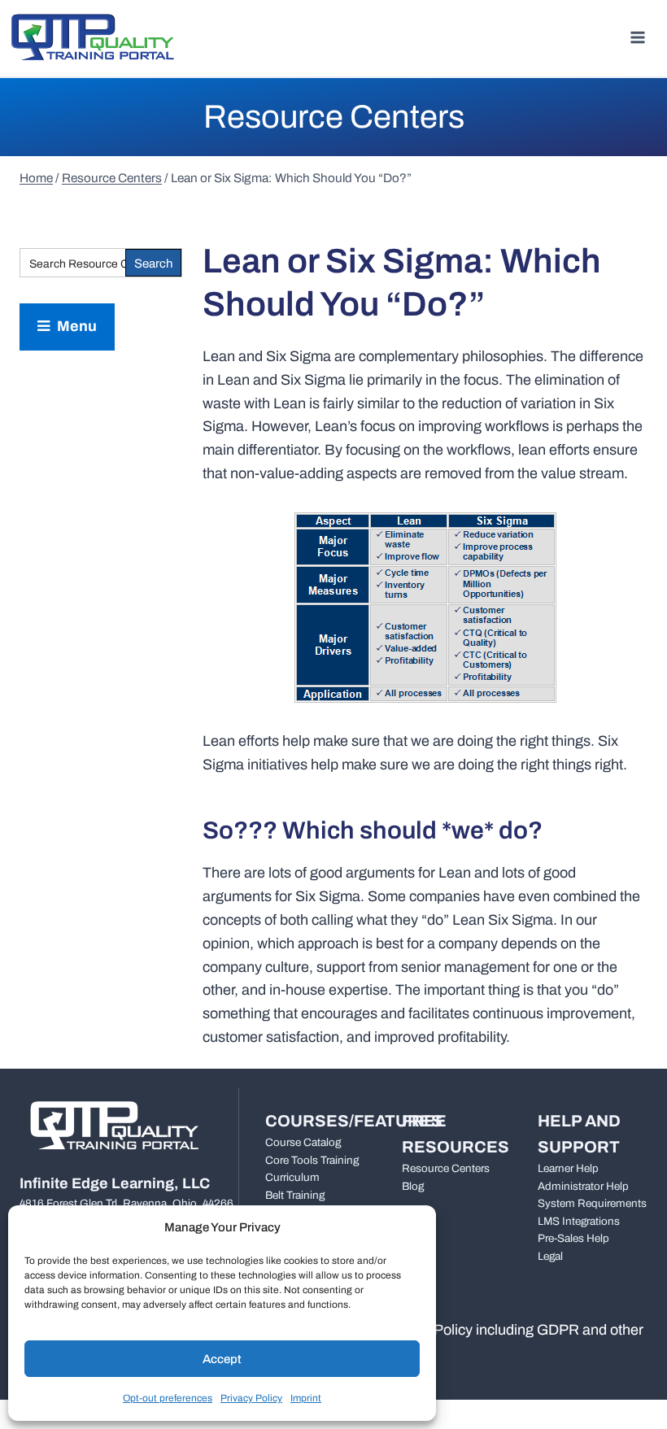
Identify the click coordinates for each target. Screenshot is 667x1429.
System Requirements (592, 1203)
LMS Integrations (579, 1221)
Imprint (305, 1398)
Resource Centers (446, 1168)
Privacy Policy (251, 1398)
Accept (222, 1359)
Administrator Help (583, 1186)
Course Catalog (303, 1142)
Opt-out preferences (167, 1398)
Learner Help (568, 1168)
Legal (550, 1256)
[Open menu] (637, 37)
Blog (413, 1186)
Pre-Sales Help (573, 1238)
